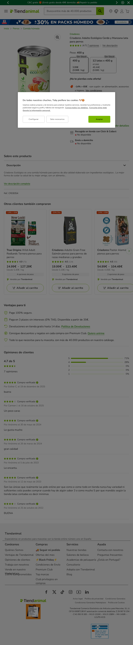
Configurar (34, 119)
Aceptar (99, 119)
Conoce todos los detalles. (76, 107)
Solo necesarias (57, 119)
